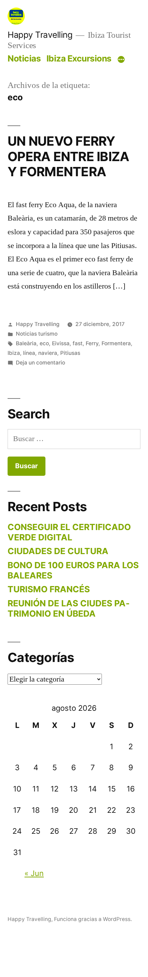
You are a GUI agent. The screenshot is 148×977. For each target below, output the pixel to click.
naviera (47, 353)
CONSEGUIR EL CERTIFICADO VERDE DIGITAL (69, 532)
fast (78, 343)
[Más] (121, 60)
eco (44, 343)
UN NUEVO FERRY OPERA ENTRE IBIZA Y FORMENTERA (68, 156)
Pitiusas (70, 353)
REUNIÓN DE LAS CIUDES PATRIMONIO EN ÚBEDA (69, 608)
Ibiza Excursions (79, 58)
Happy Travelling (40, 35)
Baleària (26, 343)
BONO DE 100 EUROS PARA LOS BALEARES (73, 570)
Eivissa (61, 343)
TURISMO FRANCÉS (49, 589)
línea (29, 353)
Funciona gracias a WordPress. (93, 919)
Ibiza (14, 353)
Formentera (116, 343)
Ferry (92, 343)
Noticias (24, 58)
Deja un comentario (40, 362)
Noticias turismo (36, 333)
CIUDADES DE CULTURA (58, 551)
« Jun (34, 873)
